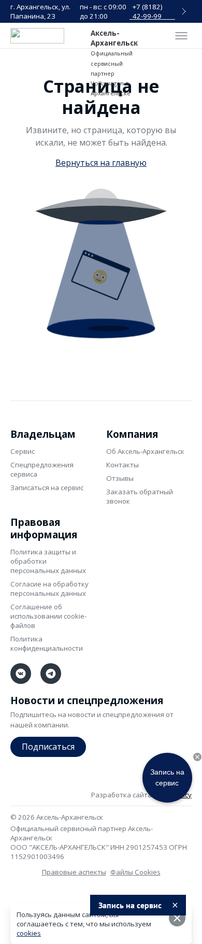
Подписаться (48, 746)
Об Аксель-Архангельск (145, 451)
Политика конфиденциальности (46, 643)
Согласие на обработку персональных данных (49, 588)
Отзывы (120, 478)
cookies (29, 933)
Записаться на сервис (46, 487)
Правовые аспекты (74, 872)
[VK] (20, 673)
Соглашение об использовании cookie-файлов (48, 616)
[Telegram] (50, 673)
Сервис (22, 451)
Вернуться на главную (101, 162)
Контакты (122, 464)
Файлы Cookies (135, 872)
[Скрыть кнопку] (197, 757)
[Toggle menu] (181, 35)
